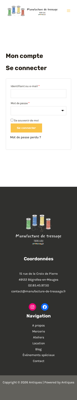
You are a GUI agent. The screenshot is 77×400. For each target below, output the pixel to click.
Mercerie (38, 331)
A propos (38, 325)
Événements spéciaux (39, 355)
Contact (38, 361)
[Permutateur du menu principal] (68, 10)
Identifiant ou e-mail (32, 86)
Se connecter (26, 128)
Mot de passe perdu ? (25, 137)
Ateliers (38, 337)
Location (38, 343)
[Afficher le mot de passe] (62, 111)
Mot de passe (27, 103)
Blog (38, 349)
